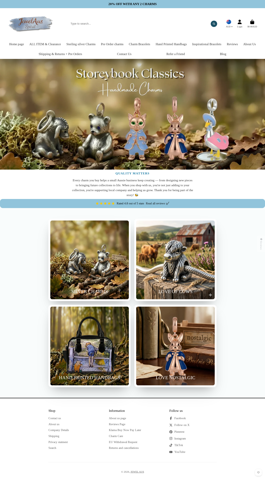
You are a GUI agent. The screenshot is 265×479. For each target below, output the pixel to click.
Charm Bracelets (139, 44)
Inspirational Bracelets (206, 44)
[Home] (31, 23)
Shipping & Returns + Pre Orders (60, 54)
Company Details (58, 430)
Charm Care (116, 436)
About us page (117, 418)
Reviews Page (117, 424)
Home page (16, 44)
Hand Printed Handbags (171, 44)
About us (53, 424)
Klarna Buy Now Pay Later (125, 430)
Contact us (54, 418)
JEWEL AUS (137, 471)
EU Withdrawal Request (123, 442)
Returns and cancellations (124, 447)
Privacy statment (58, 442)
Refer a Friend (175, 54)
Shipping (53, 436)
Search (52, 447)
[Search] (214, 24)
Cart (252, 24)
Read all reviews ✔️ (157, 203)
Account (239, 24)
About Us (249, 44)
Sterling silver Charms (81, 44)
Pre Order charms (112, 44)
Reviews (232, 44)
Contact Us (124, 54)
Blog (223, 54)
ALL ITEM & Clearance (45, 44)
